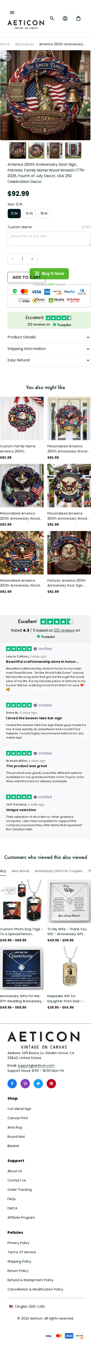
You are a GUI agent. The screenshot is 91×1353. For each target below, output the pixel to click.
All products (24, 44)
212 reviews (64, 630)
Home (5, 44)
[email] (36, 1065)
